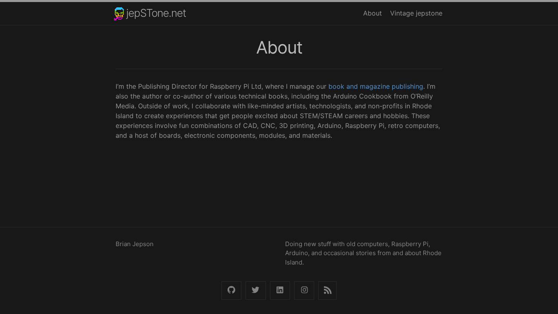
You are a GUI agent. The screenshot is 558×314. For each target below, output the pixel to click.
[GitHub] (231, 290)
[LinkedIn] (280, 290)
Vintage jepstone (416, 13)
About (372, 13)
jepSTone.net (156, 13)
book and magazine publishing (375, 86)
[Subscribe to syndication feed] (327, 290)
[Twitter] (256, 290)
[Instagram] (304, 290)
